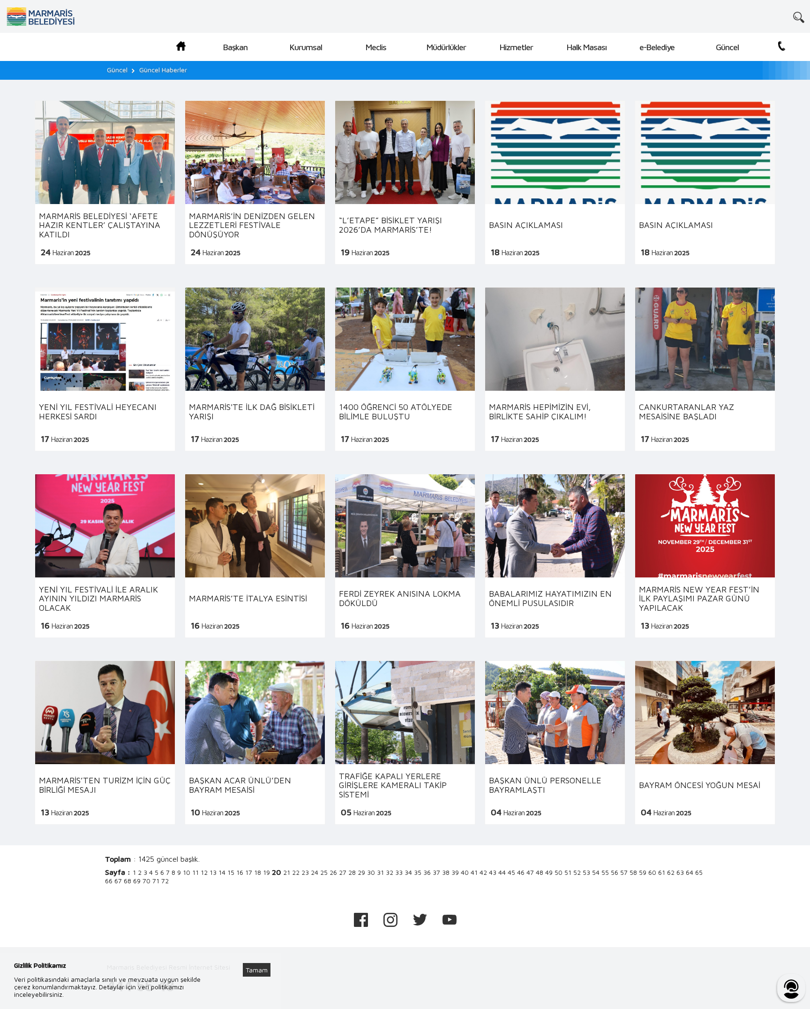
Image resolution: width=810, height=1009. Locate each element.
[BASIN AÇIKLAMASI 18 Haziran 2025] (555, 182)
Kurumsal (306, 47)
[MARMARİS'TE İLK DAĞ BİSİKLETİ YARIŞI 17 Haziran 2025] (255, 369)
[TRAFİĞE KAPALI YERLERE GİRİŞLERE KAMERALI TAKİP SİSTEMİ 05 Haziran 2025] (405, 742)
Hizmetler (516, 47)
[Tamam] (261, 958)
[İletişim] (781, 48)
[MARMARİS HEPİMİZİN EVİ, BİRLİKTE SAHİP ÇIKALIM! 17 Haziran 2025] (555, 369)
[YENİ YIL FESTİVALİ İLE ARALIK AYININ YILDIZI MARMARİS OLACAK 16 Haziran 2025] (105, 556)
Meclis (376, 47)
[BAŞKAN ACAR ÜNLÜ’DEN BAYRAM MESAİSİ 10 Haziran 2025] (255, 742)
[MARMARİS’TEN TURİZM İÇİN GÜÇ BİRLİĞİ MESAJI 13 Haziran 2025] (105, 742)
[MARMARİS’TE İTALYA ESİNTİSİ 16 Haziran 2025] (255, 556)
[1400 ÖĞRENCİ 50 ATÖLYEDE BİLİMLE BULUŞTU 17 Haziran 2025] (405, 369)
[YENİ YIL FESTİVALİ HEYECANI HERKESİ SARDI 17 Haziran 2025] (105, 369)
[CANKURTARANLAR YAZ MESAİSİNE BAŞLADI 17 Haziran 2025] (705, 369)
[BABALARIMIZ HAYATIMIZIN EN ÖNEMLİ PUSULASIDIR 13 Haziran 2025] (555, 556)
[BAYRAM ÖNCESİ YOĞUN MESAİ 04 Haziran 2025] (705, 742)
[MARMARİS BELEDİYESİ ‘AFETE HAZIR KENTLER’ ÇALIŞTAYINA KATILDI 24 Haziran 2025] (105, 182)
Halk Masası (587, 47)
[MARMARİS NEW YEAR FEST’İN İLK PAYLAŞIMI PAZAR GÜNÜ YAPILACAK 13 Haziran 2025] (705, 556)
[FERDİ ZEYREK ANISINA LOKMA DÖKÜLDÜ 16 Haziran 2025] (405, 556)
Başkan (235, 47)
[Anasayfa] (181, 48)
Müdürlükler (446, 47)
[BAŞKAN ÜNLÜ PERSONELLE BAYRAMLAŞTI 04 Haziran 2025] (555, 742)
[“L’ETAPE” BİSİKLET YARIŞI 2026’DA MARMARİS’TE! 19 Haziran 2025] (405, 182)
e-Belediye (657, 47)
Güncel (727, 47)
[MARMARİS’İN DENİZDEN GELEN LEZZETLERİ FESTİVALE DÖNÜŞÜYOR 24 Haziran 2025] (255, 182)
